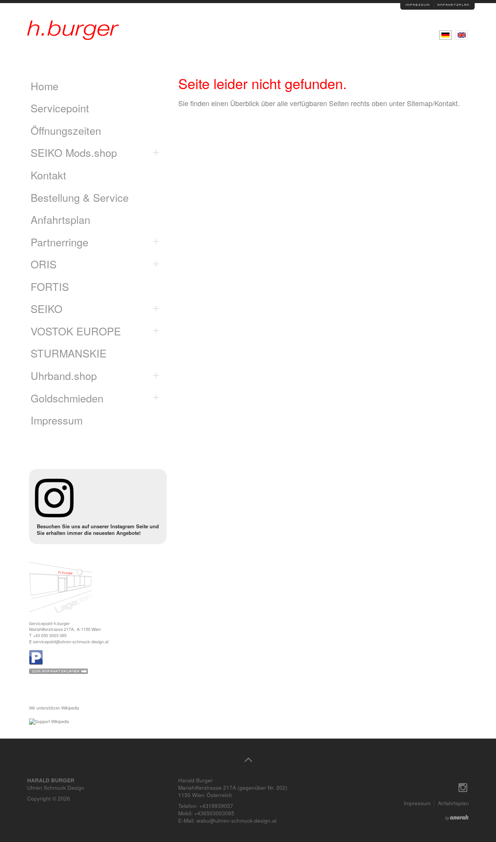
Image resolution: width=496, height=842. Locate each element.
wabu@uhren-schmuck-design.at (236, 820)
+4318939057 (216, 805)
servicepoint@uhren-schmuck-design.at (70, 641)
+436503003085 (214, 813)
